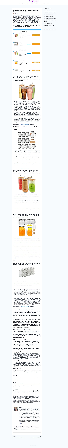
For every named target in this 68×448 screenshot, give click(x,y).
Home (20, 3)
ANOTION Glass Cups (18, 76)
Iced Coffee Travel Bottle (34, 173)
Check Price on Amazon (36, 62)
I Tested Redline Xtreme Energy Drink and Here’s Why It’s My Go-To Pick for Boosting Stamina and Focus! (26, 428)
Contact (47, 3)
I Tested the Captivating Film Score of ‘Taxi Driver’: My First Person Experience (18, 437)
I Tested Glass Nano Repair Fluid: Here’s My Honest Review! (35, 437)
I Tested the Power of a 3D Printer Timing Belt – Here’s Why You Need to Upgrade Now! (25, 429)
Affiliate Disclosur (37, 3)
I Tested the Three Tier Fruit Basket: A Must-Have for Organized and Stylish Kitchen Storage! (26, 426)
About (23, 3)
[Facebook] (20, 423)
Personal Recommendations (29, 3)
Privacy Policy (43, 3)
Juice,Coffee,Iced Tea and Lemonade (21, 217)
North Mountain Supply (19, 263)
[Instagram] (22, 423)
